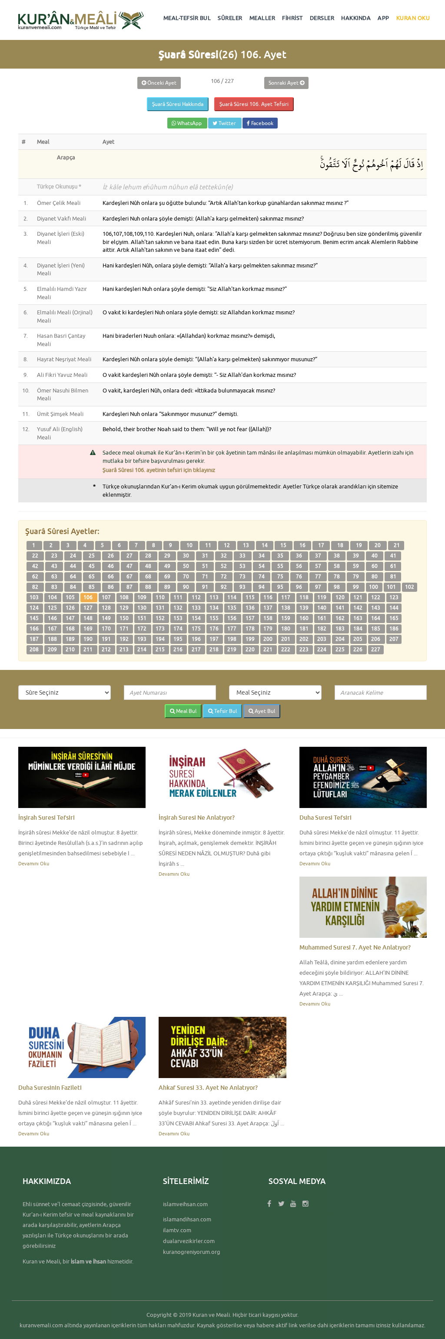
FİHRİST (292, 17)
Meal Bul (185, 711)
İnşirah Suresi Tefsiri (46, 817)
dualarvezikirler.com (189, 1240)
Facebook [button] (261, 123)
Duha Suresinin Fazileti (50, 1087)
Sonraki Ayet (284, 82)
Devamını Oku (33, 863)
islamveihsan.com (185, 1203)
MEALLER (262, 17)
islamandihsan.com (187, 1219)
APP (383, 17)
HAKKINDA (356, 17)
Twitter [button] (227, 123)
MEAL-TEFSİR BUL (187, 17)
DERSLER (322, 17)
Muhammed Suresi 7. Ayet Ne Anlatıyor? (355, 947)
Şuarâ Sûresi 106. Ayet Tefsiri (254, 104)
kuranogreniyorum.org (191, 1251)
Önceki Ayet (161, 82)
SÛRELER (230, 17)
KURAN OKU (413, 17)
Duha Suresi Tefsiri (325, 817)
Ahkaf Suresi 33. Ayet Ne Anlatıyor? (208, 1087)
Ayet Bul (264, 711)
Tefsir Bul (225, 711)
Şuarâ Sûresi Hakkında (177, 104)
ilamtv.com (177, 1230)
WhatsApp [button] (189, 123)
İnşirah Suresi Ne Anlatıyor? (197, 817)
